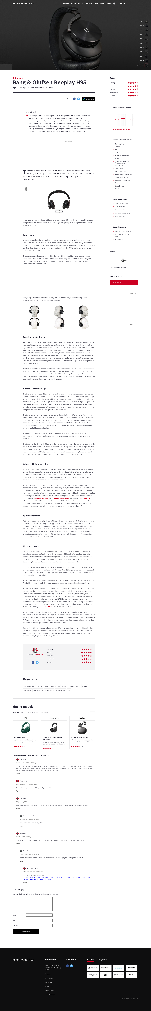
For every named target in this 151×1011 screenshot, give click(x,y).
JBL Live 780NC (20, 737)
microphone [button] (27, 690)
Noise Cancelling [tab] (33, 712)
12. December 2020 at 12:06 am (26, 784)
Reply (18, 774)
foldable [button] (53, 686)
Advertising (48, 982)
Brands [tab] (90, 959)
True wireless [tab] (44, 712)
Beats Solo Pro (84, 498)
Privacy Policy (49, 991)
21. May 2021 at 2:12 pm (24, 837)
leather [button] (78, 686)
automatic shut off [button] (29, 686)
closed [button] (46, 686)
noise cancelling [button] (38, 690)
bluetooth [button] (39, 686)
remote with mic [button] (60, 690)
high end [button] (64, 686)
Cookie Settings (50, 995)
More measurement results (121, 129)
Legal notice (48, 986)
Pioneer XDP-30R (46, 607)
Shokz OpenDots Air (79, 737)
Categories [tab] (102, 959)
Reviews (66, 3)
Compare (110, 3)
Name (15, 915)
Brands (73, 3)
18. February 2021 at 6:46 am (29, 819)
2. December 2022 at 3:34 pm (29, 854)
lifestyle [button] (84, 686)
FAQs (96, 3)
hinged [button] (71, 686)
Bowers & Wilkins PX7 (60, 498)
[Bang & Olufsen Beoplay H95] (75, 35)
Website (15, 926)
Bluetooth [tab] (16, 712)
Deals (102, 3)
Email (15, 920)
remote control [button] (49, 690)
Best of (80, 3)
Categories (88, 3)
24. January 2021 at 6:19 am (25, 802)
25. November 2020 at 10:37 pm (27, 763)
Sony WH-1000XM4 (41, 498)
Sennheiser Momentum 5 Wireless (53, 738)
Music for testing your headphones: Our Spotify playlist (53, 968)
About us (48, 974)
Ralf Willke (39, 654)
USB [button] (69, 690)
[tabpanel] (112, 971)
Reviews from (118, 267)
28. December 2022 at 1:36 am (33, 872)
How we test (49, 978)
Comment (16, 899)
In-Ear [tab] (23, 712)
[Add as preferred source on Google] (88, 99)
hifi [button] (59, 686)
